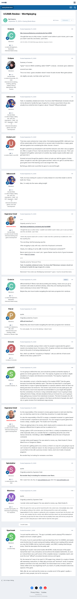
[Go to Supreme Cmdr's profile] (11, 220)
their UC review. (30, 254)
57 (12, 325)
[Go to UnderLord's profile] (11, 143)
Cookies (43, 592)
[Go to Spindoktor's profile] (11, 470)
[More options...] (72, 29)
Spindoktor (10, 463)
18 (12, 546)
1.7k (12, 45)
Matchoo (11, 491)
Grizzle (11, 342)
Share (56, 20)
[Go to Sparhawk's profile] (11, 537)
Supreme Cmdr (11, 214)
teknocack (10, 97)
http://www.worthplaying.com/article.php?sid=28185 (36, 33)
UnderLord (10, 137)
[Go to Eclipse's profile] (11, 65)
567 (12, 479)
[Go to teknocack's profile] (11, 103)
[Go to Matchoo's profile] (11, 497)
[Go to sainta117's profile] (11, 374)
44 (12, 384)
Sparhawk (11, 530)
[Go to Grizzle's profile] (11, 348)
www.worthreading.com (63, 480)
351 (12, 507)
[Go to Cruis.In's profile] (5, 20)
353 (12, 113)
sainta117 (11, 367)
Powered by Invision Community (38, 596)
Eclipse (11, 58)
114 (12, 153)
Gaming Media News (29, 21)
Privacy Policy (35, 592)
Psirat (10, 309)
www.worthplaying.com (44, 480)
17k (12, 230)
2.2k (11, 74)
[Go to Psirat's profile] (11, 315)
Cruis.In (13, 19)
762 (12, 358)
